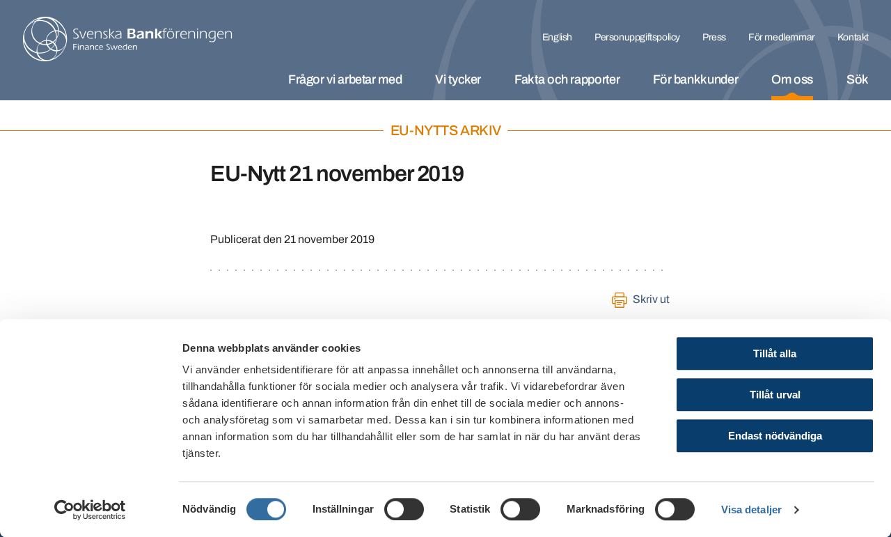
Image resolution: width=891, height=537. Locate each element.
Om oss (792, 79)
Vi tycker (458, 79)
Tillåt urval (775, 394)
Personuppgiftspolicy (637, 37)
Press (714, 37)
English (557, 37)
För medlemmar (781, 37)
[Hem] (127, 39)
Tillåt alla (774, 353)
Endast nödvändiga (775, 436)
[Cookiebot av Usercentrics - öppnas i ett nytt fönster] (90, 509)
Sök (857, 79)
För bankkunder (695, 79)
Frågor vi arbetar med (345, 79)
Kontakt (853, 37)
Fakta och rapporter (567, 79)
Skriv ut (651, 299)
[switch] (404, 509)
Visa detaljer (751, 509)
